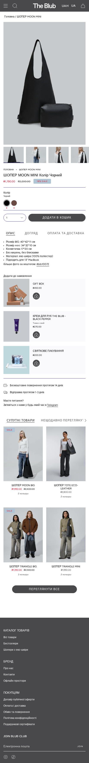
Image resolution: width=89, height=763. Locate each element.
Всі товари (9, 637)
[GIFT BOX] (16, 293)
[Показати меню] (5, 5)
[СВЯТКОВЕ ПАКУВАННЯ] (16, 360)
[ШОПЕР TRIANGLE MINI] (66, 534)
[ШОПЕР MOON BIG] (23, 453)
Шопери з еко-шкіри (15, 649)
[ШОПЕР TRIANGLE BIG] (23, 534)
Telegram (52, 404)
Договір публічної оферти (19, 699)
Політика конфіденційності (20, 718)
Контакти (9, 674)
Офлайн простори (14, 680)
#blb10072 (43, 264)
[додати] (36, 296)
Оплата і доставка (14, 705)
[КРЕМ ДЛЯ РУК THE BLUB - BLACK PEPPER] (16, 326)
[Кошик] (83, 5)
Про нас (8, 668)
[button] (14, 5)
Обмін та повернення (16, 711)
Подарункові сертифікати (19, 724)
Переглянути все (44, 589)
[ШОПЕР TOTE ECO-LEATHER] (66, 453)
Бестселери (10, 643)
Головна (9, 16)
